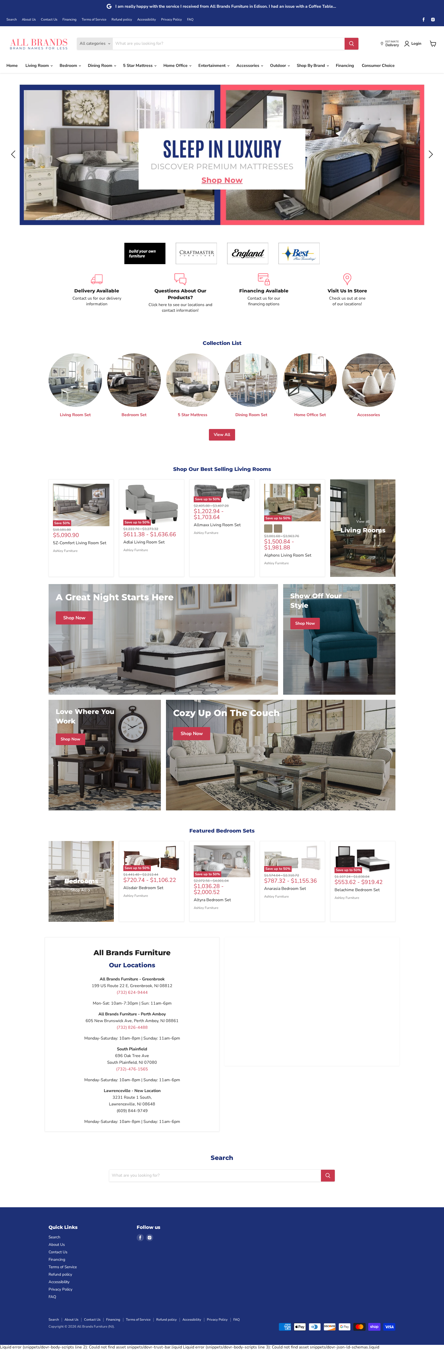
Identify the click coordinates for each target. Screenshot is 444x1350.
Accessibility (146, 20)
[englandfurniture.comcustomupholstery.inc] (247, 253)
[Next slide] (430, 154)
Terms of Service (94, 20)
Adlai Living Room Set (144, 542)
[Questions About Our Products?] (180, 293)
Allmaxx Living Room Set (217, 525)
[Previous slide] (14, 154)
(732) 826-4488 (132, 1027)
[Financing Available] (264, 293)
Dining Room (100, 65)
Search (11, 20)
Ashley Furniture (65, 551)
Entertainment (212, 65)
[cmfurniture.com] (196, 253)
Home (12, 65)
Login (416, 43)
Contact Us (49, 20)
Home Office (176, 65)
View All (222, 434)
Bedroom (69, 65)
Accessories (248, 65)
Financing (69, 20)
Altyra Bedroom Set (212, 900)
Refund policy (122, 20)
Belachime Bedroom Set (357, 890)
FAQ (190, 20)
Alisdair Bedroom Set (143, 888)
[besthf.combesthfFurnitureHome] (299, 253)
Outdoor (278, 65)
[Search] (351, 44)
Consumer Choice (378, 65)
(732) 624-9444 (132, 992)
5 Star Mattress (138, 65)
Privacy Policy (171, 20)
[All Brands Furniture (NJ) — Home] (38, 44)
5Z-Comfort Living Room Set (79, 543)
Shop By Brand (311, 65)
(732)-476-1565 (132, 1069)
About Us (29, 20)
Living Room (37, 65)
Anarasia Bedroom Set (285, 888)
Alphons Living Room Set (287, 555)
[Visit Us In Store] (347, 293)
